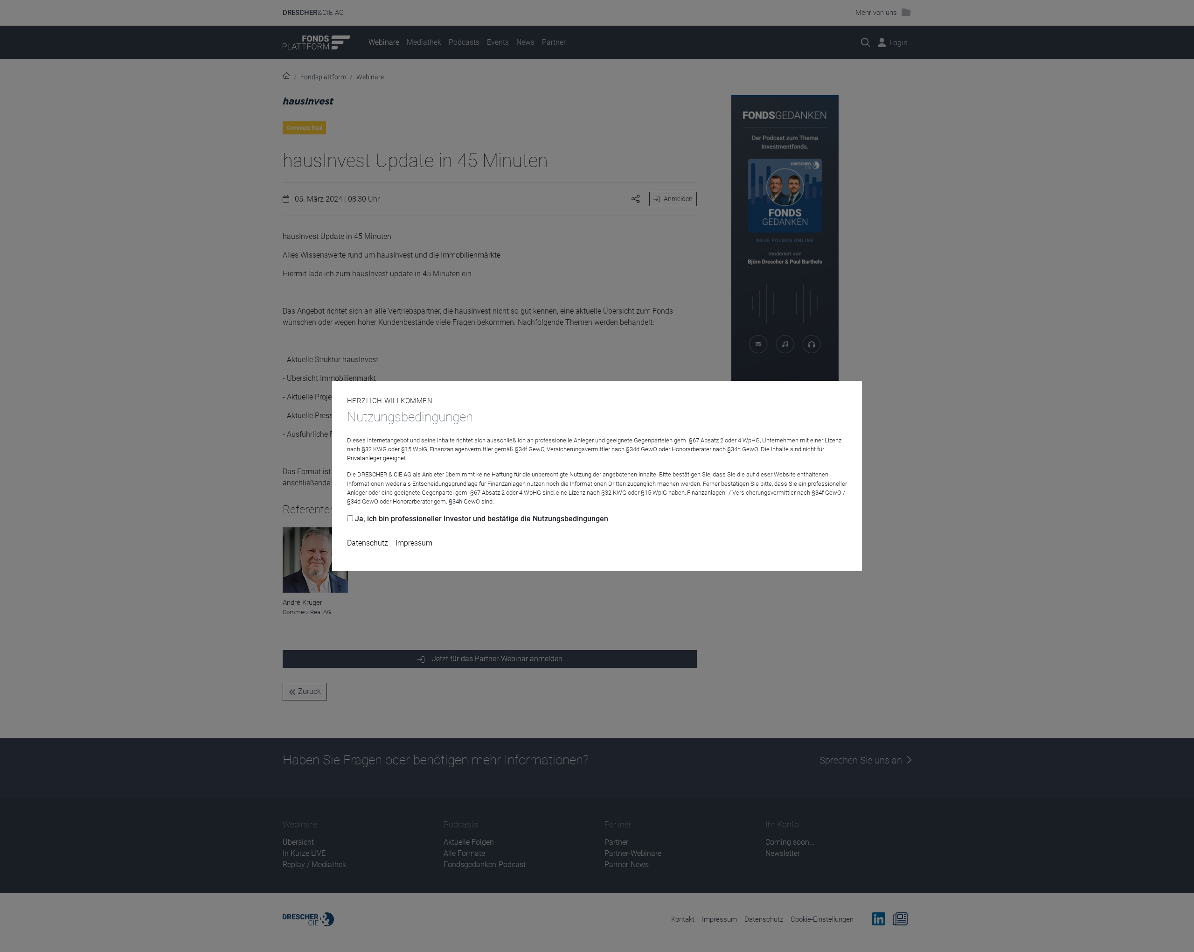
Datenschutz (367, 543)
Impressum (414, 543)
